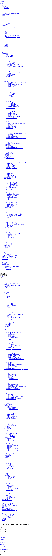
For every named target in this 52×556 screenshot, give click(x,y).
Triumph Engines (9, 198)
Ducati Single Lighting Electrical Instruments (13, 398)
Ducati (5, 287)
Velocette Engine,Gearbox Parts (11, 222)
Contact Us (4, 11)
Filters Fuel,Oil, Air (12, 95)
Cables (10, 90)
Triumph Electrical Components (11, 195)
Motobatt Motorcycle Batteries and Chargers (9, 261)
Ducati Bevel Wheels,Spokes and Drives (13, 143)
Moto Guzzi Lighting (9, 173)
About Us (4, 6)
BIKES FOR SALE (5, 30)
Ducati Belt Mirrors (9, 115)
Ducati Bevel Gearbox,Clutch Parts (12, 388)
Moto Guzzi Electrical (10, 166)
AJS (5, 31)
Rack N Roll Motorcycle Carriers (7, 263)
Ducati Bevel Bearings (10, 122)
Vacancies (6, 10)
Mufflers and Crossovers (12, 408)
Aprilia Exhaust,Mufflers (10, 63)
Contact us (2, 539)
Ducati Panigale (7, 144)
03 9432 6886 (2, 1)
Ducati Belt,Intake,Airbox (10, 113)
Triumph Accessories (9, 438)
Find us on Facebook (3, 547)
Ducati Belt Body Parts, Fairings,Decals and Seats (14, 84)
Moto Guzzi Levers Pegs (10, 172)
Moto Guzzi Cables (9, 164)
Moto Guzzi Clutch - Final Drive (11, 165)
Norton (5, 47)
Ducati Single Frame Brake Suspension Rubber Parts (14, 148)
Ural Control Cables (9, 216)
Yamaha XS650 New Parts (10, 249)
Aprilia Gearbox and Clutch (10, 68)
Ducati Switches (11, 378)
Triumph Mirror (9, 203)
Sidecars (3, 52)
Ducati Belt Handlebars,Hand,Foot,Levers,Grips (14, 357)
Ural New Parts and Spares (10, 210)
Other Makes (6, 297)
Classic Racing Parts (7, 245)
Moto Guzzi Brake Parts (10, 163)
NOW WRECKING (5, 499)
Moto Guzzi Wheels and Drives (11, 176)
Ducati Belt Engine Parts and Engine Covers (13, 100)
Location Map (6, 8)
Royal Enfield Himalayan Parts (11, 187)
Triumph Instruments (12, 196)
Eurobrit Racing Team (6, 14)
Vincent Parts (6, 227)
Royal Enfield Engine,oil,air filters (11, 180)
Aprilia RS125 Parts (9, 56)
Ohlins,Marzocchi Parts (8, 156)
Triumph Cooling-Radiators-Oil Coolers (12, 194)
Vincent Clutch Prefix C (10, 478)
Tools (3, 265)
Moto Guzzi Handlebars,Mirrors (11, 418)
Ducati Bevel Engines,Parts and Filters (12, 134)
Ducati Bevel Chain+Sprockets (11, 126)
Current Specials (5, 259)
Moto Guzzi (6, 45)
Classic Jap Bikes (7, 38)
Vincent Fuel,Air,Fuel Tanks (11, 234)
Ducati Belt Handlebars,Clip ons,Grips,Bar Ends (16, 110)
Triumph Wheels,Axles (10, 206)
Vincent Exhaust (9, 235)
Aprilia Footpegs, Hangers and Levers (12, 64)
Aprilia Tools (8, 73)
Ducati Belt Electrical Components (12, 348)
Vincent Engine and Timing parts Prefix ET (13, 233)
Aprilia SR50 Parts (9, 75)
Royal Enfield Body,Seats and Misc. (12, 185)
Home (3, 5)
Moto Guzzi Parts (7, 157)
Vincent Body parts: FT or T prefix (12, 230)
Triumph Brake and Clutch (10, 190)
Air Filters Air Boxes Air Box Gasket (16, 97)
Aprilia (5, 32)
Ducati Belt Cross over (12, 104)
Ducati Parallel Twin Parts (8, 153)
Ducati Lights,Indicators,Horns (13, 130)
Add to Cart (2, 528)
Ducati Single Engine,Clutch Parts (11, 147)
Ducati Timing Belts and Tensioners (14, 89)
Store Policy (4, 519)
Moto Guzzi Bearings (9, 161)
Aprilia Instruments (9, 69)
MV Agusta (6, 46)
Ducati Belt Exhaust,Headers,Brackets (12, 101)
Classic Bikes (6, 36)
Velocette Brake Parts (9, 468)
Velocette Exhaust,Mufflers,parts (11, 223)
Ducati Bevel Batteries (10, 121)
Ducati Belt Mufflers (12, 103)
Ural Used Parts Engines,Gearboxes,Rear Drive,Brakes (15, 213)
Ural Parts (6, 458)
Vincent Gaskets (9, 236)
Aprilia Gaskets (8, 67)
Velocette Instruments (9, 225)
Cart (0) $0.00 (2, 276)
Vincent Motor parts (9, 489)
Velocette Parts (6, 219)
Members (3, 15)
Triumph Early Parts (7, 207)
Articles (3, 12)
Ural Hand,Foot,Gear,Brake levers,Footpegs (13, 215)
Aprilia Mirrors (8, 71)
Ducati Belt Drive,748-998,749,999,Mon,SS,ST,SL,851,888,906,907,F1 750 (16, 82)
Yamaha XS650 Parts (7, 248)
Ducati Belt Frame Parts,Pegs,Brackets (12, 106)
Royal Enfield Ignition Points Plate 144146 (40, 521)
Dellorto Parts (6, 81)
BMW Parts (6, 327)
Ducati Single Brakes (9, 146)
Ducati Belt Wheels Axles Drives (11, 118)
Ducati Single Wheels (9, 152)
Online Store (2, 544)
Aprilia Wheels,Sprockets (10, 74)
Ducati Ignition (11, 132)
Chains (10, 91)
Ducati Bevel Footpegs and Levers (12, 136)
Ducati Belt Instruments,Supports (11, 112)
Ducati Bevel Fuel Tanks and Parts (12, 387)
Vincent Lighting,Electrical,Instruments (12, 488)
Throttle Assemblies (12, 170)
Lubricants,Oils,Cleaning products (7, 509)
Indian (5, 41)
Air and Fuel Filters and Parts (13, 160)
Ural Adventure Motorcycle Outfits (10, 51)
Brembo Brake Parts (7, 76)
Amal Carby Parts (7, 498)
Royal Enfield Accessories (10, 188)
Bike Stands (6, 209)
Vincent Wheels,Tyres (10, 242)
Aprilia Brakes (8, 58)
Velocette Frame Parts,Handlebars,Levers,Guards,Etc (15, 224)
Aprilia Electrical (9, 61)
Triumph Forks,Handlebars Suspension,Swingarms (14, 200)
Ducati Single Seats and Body (11, 150)
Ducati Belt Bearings (9, 83)
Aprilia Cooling (9, 60)
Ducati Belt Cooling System (10, 347)
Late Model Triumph (7, 44)
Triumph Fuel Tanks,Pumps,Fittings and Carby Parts (14, 201)
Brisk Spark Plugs (7, 247)
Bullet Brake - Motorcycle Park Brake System (9, 257)
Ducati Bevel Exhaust (10, 135)
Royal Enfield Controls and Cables (12, 182)
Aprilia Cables (8, 307)
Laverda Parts (6, 155)
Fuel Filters (12, 98)
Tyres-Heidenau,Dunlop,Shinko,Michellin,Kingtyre (10, 266)
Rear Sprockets (13, 94)
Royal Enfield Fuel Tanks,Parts (11, 184)
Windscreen (4, 518)
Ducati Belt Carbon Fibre (10, 86)
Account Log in (2, 546)
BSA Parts (6, 79)
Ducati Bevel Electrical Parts (11, 377)
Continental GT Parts (9, 186)
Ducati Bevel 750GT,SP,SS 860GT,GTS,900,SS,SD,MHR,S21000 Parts (16, 120)
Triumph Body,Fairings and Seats (11, 191)
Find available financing (4, 549)
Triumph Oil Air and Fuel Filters (11, 204)
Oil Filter (12, 96)
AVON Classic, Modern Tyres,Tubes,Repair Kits (10, 255)
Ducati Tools (8, 367)
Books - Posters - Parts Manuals (7, 256)
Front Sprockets (13, 93)
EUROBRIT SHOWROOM (5, 521)
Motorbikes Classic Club (4, 542)
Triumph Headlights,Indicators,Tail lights (13, 202)
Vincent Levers (8, 239)
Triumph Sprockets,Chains (10, 205)
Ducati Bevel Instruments (10, 141)
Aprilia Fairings (9, 65)
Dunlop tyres (8, 269)
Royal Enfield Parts (7, 428)
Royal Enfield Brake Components (11, 183)
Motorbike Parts (5, 53)
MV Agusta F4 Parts (7, 178)
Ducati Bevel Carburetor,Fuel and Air (12, 125)
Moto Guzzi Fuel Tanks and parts (11, 417)
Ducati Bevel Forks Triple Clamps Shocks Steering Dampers (16, 138)
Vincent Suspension (9, 241)
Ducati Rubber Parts (9, 142)
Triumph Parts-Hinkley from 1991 (9, 189)
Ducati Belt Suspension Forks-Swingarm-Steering (14, 116)
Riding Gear (6, 253)
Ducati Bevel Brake (9, 124)
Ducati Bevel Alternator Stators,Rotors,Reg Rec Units (17, 133)
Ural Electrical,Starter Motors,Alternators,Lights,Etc (14, 214)
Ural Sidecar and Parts (10, 217)
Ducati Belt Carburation (10, 87)
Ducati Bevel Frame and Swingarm (12, 137)
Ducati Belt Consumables (10, 88)
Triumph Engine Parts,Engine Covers (12, 197)
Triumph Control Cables (10, 193)
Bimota (5, 33)
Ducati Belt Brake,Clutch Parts (11, 85)
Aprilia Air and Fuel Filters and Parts (12, 57)
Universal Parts (6, 208)
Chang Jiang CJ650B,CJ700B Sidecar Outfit (11, 35)
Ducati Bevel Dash (9, 128)
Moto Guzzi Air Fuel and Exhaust (11, 407)
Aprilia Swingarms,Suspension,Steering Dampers (14, 72)
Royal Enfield (6, 49)
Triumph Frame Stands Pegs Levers (12, 448)
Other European (7, 48)
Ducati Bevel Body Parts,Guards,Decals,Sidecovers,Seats (15, 123)
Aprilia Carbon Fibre (9, 59)
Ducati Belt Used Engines (10, 117)
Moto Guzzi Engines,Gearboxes (11, 168)
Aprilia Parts (6, 54)
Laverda (5, 43)
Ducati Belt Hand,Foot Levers (13, 111)
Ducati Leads (11, 131)
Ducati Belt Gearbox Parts (10, 108)
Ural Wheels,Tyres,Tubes (10, 212)
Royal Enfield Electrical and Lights (12, 181)
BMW (5, 34)
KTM (5, 42)
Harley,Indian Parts (7, 154)
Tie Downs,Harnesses (7, 252)
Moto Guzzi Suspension (10, 175)
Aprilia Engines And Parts (10, 62)
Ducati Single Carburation (10, 151)
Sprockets (10, 92)
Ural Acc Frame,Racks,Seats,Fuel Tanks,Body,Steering (15, 211)
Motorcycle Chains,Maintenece (7, 262)
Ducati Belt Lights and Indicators (11, 114)
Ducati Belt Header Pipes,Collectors (14, 102)
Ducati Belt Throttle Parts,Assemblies (15, 358)
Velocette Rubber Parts (10, 226)
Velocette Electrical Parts (10, 221)
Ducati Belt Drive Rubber (10, 368)
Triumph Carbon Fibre (10, 192)
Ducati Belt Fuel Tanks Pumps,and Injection (13, 107)
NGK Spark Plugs (7, 246)
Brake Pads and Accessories (6, 258)
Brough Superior (7, 77)
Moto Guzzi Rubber (9, 174)
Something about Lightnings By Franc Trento (11, 13)
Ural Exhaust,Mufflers (10, 218)
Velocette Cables (9, 220)
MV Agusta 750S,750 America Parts (10, 177)
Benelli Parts (6, 78)
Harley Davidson (7, 39)
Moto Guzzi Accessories (10, 158)
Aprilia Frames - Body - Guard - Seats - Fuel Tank (14, 66)
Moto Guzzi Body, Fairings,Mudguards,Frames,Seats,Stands (16, 162)
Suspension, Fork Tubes (6, 264)
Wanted (5, 9)
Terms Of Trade (7, 23)
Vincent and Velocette (7, 50)
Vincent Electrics (9, 232)
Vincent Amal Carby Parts (10, 228)
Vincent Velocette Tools (10, 243)
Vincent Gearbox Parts (10, 237)
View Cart (2, 3)
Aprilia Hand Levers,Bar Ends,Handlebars (13, 37)
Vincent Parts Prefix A (10, 229)
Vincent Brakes (8, 231)
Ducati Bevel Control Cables (11, 127)
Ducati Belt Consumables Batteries (14, 337)
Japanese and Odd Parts (8, 244)
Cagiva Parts (6, 80)
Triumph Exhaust (9, 199)
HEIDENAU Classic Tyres (8, 267)
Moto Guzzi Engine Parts (10, 167)
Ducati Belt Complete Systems (13, 105)
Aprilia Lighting (9, 70)
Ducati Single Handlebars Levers (11, 397)
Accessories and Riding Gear (7, 251)
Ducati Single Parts (7, 145)
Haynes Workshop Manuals (6, 508)
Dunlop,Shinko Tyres (7, 268)
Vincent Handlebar (9, 238)
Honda (5, 40)
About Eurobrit (2, 537)
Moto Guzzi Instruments (10, 171)
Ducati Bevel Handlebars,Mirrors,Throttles (13, 140)
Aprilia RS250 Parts (9, 55)
